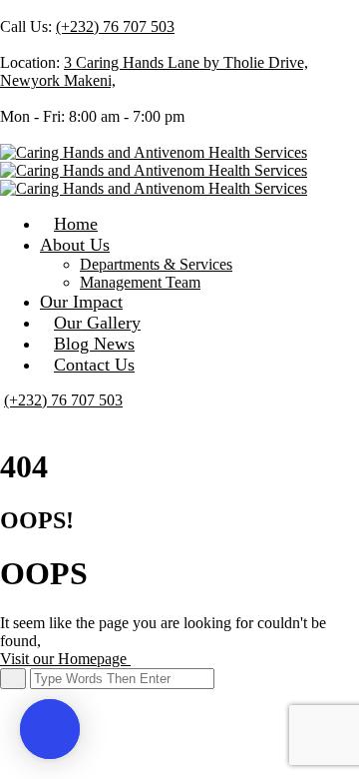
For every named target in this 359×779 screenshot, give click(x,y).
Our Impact (81, 302)
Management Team (140, 282)
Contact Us (94, 365)
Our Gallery (97, 323)
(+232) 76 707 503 (115, 26)
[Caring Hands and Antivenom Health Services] (153, 152)
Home (76, 224)
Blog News (94, 344)
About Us (75, 245)
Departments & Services (156, 264)
